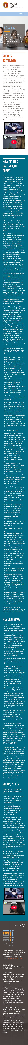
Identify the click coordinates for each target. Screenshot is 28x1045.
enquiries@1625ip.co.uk (15, 958)
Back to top (17, 925)
